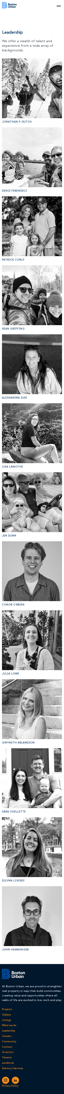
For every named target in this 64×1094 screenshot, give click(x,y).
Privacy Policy (10, 1085)
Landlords (8, 1063)
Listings (6, 1020)
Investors (7, 1052)
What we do (9, 1025)
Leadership (8, 1030)
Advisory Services (12, 1068)
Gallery (6, 1014)
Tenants (7, 1057)
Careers (6, 1036)
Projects (7, 1009)
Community (9, 1041)
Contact (7, 1047)
